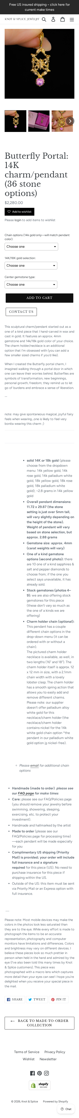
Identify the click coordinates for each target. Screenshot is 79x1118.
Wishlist (29, 1059)
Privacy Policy (54, 1052)
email (34, 765)
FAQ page (26, 793)
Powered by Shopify (55, 1101)
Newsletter (48, 1059)
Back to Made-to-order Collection (42, 1023)
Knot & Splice (29, 1101)
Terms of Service (26, 1052)
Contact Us (21, 312)
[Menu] (71, 19)
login (18, 220)
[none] (15, 121)
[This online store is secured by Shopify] (39, 1089)
